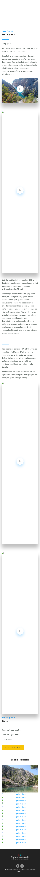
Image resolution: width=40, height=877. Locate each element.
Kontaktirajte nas (14, 747)
